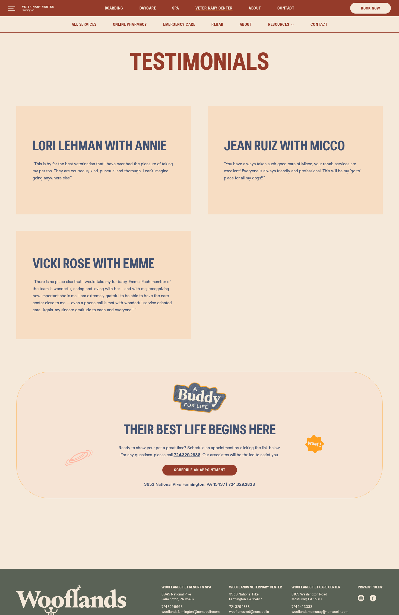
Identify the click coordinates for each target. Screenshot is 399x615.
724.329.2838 (241, 484)
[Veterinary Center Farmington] (38, 9)
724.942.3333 (302, 606)
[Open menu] (12, 8)
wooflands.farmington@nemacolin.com (191, 611)
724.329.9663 (172, 606)
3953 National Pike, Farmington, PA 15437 (184, 484)
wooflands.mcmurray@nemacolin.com (320, 611)
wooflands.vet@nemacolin (249, 611)
